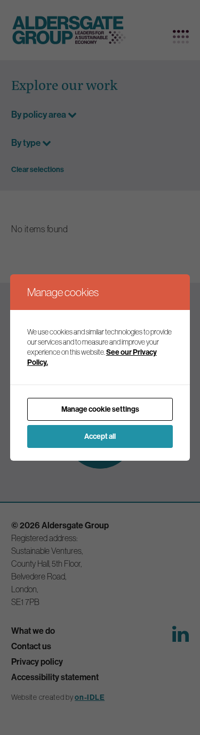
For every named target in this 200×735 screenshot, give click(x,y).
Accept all (100, 436)
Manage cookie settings (100, 409)
